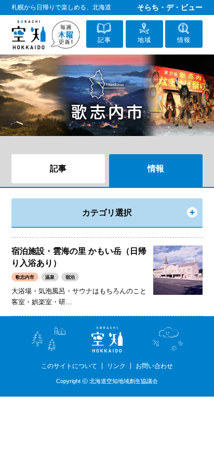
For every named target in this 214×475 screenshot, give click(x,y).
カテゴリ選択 (107, 212)
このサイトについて (69, 366)
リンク (116, 366)
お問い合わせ (154, 366)
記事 (58, 168)
